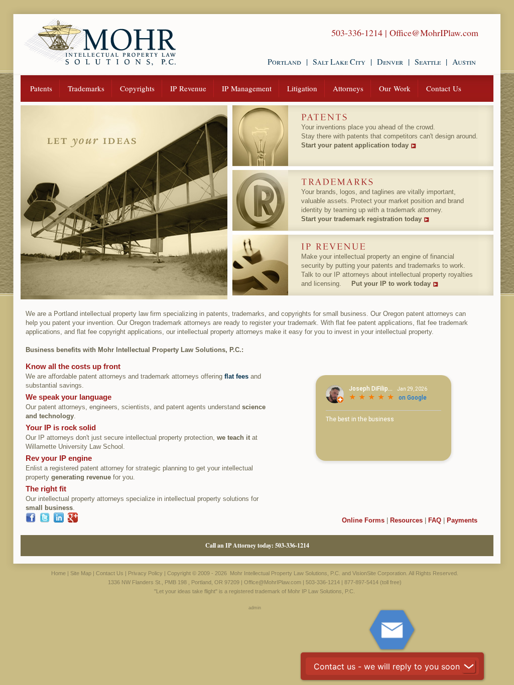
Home (58, 573)
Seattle (428, 61)
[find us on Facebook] (31, 520)
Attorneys (348, 88)
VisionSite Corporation (379, 573)
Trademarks (86, 88)
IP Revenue (188, 88)
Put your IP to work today (391, 283)
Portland (284, 61)
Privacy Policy (145, 573)
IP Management (247, 88)
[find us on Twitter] (45, 520)
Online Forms (363, 520)
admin (254, 607)
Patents (41, 88)
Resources (406, 520)
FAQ (434, 520)
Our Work (395, 88)
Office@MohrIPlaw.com (434, 33)
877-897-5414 (361, 582)
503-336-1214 (356, 33)
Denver (390, 61)
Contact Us (443, 88)
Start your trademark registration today (361, 219)
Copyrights (137, 88)
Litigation (302, 88)
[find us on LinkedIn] (59, 520)
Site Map (80, 573)
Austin (464, 61)
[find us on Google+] (73, 520)
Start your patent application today (355, 145)
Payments (462, 520)
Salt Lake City (339, 61)
